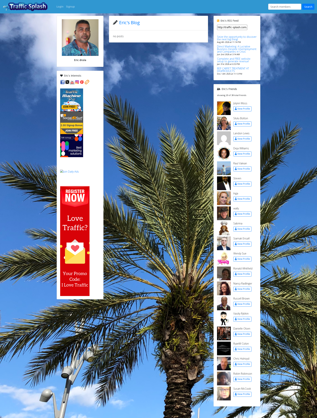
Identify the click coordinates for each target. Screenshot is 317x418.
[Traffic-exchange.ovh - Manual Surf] (71, 145)
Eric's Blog (129, 22)
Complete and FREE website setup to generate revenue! (233, 60)
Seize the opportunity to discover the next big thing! (236, 38)
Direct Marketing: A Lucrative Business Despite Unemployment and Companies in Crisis (236, 49)
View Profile (243, 108)
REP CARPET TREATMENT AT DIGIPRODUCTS (233, 70)
